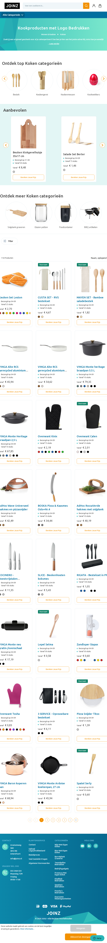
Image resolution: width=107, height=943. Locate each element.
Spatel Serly (84, 783)
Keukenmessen (68, 94)
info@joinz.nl (16, 859)
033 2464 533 (16, 871)
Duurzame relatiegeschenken (62, 898)
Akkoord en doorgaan (80, 937)
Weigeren (80, 928)
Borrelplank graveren (60, 858)
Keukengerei (42, 94)
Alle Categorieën (12, 15)
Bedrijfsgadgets (62, 869)
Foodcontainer (66, 227)
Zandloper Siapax (87, 644)
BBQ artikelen (90, 227)
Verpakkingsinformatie (19, 249)
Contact (32, 845)
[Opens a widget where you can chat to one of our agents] (97, 938)
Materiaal (40, 241)
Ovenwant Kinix (47, 436)
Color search (27, 242)
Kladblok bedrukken (59, 880)
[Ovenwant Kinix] (53, 417)
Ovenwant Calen (87, 436)
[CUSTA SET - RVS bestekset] (53, 278)
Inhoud (32, 241)
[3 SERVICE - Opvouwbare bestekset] (53, 695)
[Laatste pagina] (76, 820)
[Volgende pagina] (70, 820)
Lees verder (54, 44)
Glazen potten (41, 227)
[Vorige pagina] (36, 820)
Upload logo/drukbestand (37, 850)
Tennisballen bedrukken (60, 864)
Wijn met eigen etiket (61, 846)
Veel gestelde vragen (38, 859)
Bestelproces (34, 855)
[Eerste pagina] (30, 820)
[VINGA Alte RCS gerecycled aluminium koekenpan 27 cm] (53, 348)
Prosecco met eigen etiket (61, 874)
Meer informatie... (27, 929)
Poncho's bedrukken (59, 892)
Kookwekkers (93, 94)
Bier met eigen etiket (61, 852)
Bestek (16, 94)
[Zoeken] (86, 6)
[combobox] (56, 6)
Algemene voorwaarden (39, 863)
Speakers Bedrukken (59, 886)
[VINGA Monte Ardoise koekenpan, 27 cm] (53, 764)
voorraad (19, 241)
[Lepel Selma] (53, 625)
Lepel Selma (45, 644)
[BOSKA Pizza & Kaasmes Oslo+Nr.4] (53, 487)
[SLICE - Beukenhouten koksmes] (53, 556)
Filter (10, 241)
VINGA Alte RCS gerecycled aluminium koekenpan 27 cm (51, 370)
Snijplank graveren (16, 227)
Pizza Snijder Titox (88, 713)
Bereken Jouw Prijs (28, 177)
